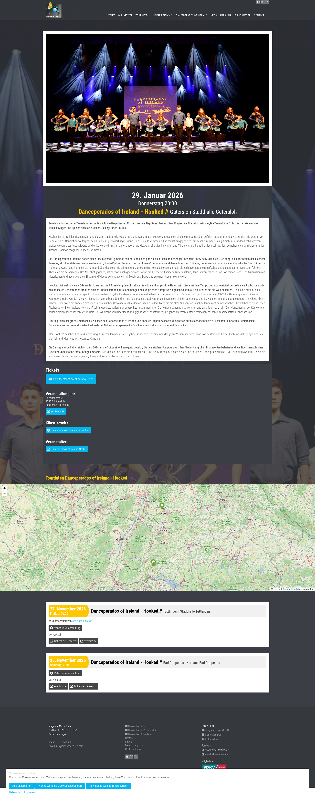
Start (111, 15)
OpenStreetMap (293, 588)
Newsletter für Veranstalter (142, 730)
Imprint (129, 741)
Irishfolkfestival (213, 734)
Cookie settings (133, 749)
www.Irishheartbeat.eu (216, 754)
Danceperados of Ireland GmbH (68, 449)
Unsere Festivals (162, 15)
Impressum (30, 792)
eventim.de (90, 641)
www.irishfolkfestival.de (217, 750)
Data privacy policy (135, 745)
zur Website (57, 411)
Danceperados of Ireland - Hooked (70, 430)
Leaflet (277, 588)
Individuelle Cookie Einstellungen (108, 785)
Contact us (261, 15)
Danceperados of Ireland (191, 15)
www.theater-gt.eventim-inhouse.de (73, 379)
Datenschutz (16, 792)
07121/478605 (64, 742)
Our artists (125, 15)
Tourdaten (142, 15)
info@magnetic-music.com (69, 746)
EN (135, 756)
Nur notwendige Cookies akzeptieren (60, 785)
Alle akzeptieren (21, 785)
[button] (153, 562)
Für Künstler (242, 15)
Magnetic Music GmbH (217, 730)
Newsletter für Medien (139, 734)
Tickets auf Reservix (65, 641)
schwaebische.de (82, 621)
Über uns (225, 15)
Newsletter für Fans (138, 726)
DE (131, 756)
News (213, 15)
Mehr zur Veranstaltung (67, 628)
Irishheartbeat (212, 739)
